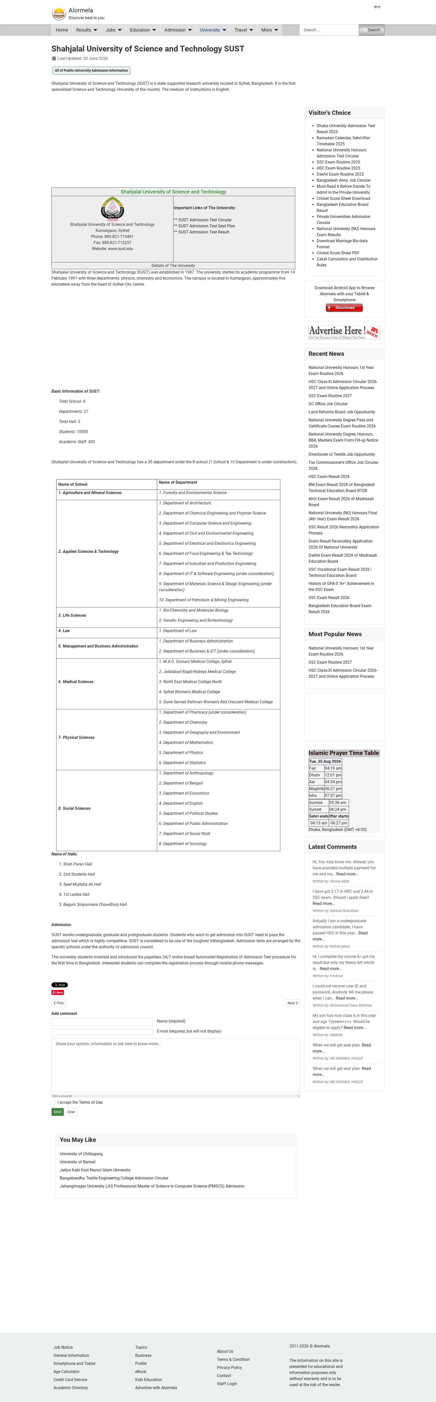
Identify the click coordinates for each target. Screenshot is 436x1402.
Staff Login (227, 1383)
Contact (224, 1375)
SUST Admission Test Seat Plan (206, 226)
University (210, 30)
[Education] (153, 30)
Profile (141, 1363)
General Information (71, 1355)
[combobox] (329, 30)
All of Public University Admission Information (91, 70)
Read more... (347, 874)
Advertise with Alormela (156, 1387)
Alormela (81, 10)
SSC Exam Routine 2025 (338, 162)
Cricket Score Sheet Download (343, 198)
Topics (141, 1347)
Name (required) (171, 1021)
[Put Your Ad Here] (344, 332)
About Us (225, 1351)
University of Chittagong (81, 1153)
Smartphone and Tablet (74, 1363)
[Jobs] (119, 30)
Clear (71, 1112)
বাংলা (377, 7)
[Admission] (189, 30)
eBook (140, 1371)
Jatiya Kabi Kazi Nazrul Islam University (95, 1170)
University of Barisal (77, 1162)
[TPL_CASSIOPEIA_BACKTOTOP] (427, 1392)
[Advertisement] (175, 142)
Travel (241, 30)
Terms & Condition (233, 1359)
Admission (175, 30)
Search (374, 30)
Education (140, 30)
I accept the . (80, 1102)
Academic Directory (70, 1387)
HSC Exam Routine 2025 (338, 168)
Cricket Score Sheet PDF (338, 253)
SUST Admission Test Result (203, 232)
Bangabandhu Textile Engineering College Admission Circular (114, 1178)
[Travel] (250, 30)
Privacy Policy (229, 1367)
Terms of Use (90, 1102)
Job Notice (63, 1347)
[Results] (94, 30)
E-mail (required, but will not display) (189, 1031)
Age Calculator (66, 1371)
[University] (223, 30)
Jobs (111, 30)
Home (62, 30)
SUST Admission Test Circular (205, 220)
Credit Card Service (70, 1379)
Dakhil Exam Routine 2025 (340, 174)
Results (83, 30)
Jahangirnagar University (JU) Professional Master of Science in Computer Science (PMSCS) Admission (152, 1186)
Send (58, 1112)
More (266, 30)
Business (143, 1355)
